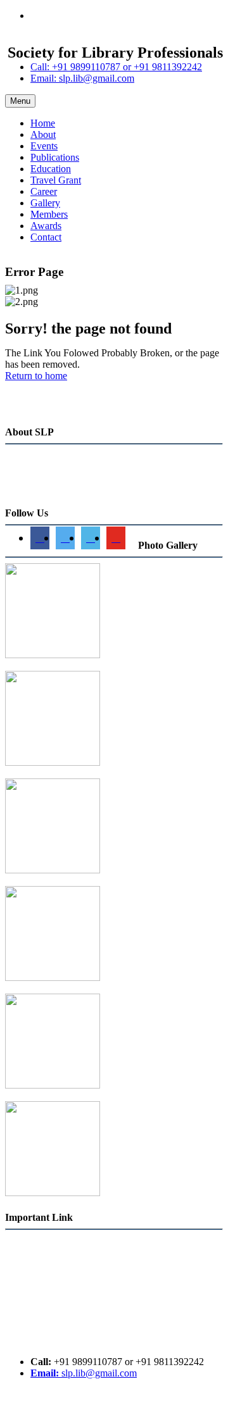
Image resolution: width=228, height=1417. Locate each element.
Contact (45, 237)
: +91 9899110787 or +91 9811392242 (116, 66)
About (43, 134)
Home (42, 123)
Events (44, 145)
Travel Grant (55, 180)
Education (50, 168)
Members (49, 214)
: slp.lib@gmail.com (82, 78)
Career (43, 191)
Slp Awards (29, 1339)
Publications (54, 157)
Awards (45, 225)
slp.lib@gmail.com (83, 1373)
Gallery (45, 202)
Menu (20, 101)
